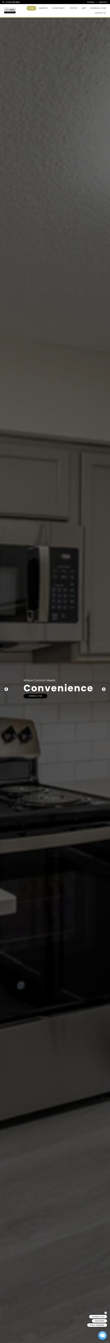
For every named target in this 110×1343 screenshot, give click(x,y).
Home (31, 8)
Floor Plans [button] (58, 8)
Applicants (103, 2)
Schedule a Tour (98, 8)
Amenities (43, 8)
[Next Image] (104, 689)
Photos (73, 8)
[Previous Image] (6, 689)
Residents (91, 2)
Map (84, 8)
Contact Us (100, 13)
